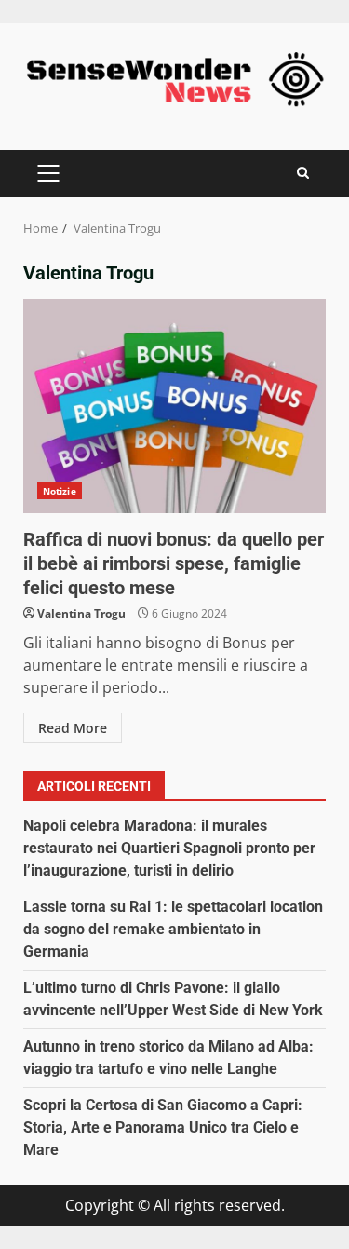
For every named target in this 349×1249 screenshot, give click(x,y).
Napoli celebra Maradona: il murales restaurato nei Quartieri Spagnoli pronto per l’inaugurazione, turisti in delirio (169, 848)
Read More (72, 728)
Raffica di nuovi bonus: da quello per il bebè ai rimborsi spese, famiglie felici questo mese (174, 406)
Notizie (59, 490)
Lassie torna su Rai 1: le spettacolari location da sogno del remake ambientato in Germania (173, 929)
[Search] (303, 173)
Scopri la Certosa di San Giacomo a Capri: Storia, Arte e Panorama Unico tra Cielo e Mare (162, 1127)
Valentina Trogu (81, 613)
